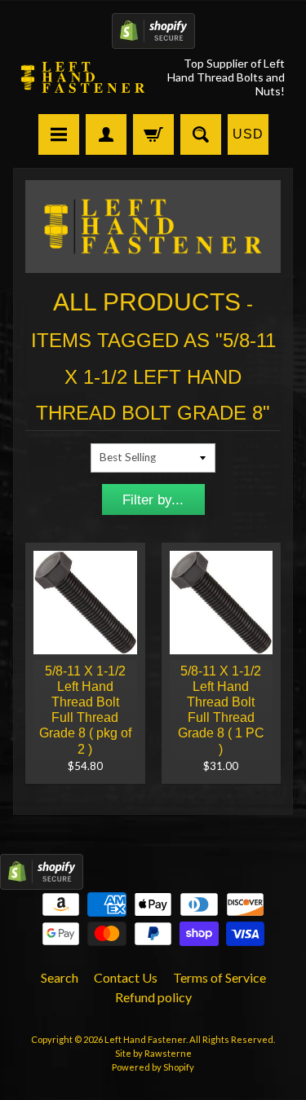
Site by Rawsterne (153, 1053)
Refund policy (153, 997)
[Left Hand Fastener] (83, 77)
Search (59, 977)
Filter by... (153, 500)
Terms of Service (219, 977)
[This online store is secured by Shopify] (153, 38)
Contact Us (125, 977)
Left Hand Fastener (145, 1039)
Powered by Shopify (153, 1067)
